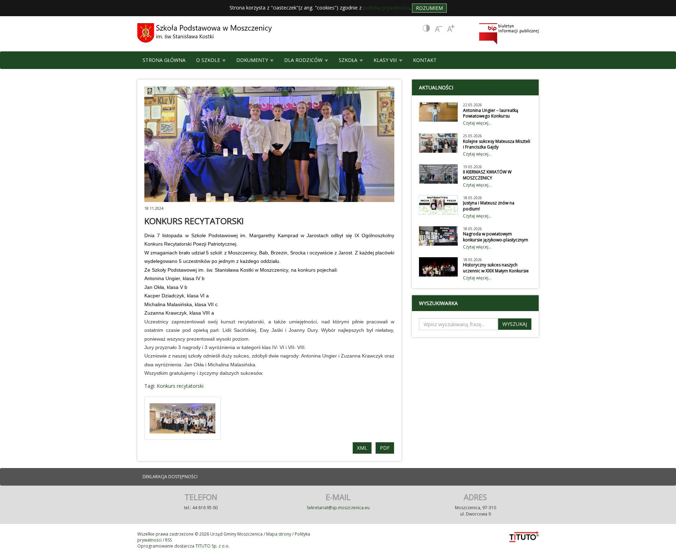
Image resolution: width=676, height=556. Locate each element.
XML (362, 447)
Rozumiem (429, 8)
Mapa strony (278, 534)
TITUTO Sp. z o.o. (212, 546)
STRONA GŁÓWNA (164, 60)
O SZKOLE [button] (208, 60)
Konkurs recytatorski (180, 386)
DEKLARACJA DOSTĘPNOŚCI (170, 477)
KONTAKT (425, 60)
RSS (168, 540)
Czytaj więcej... (477, 123)
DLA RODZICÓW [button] (304, 60)
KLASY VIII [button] (386, 60)
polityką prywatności (386, 7)
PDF (385, 447)
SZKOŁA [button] (349, 60)
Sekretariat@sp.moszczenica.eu (338, 508)
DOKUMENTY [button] (252, 60)
